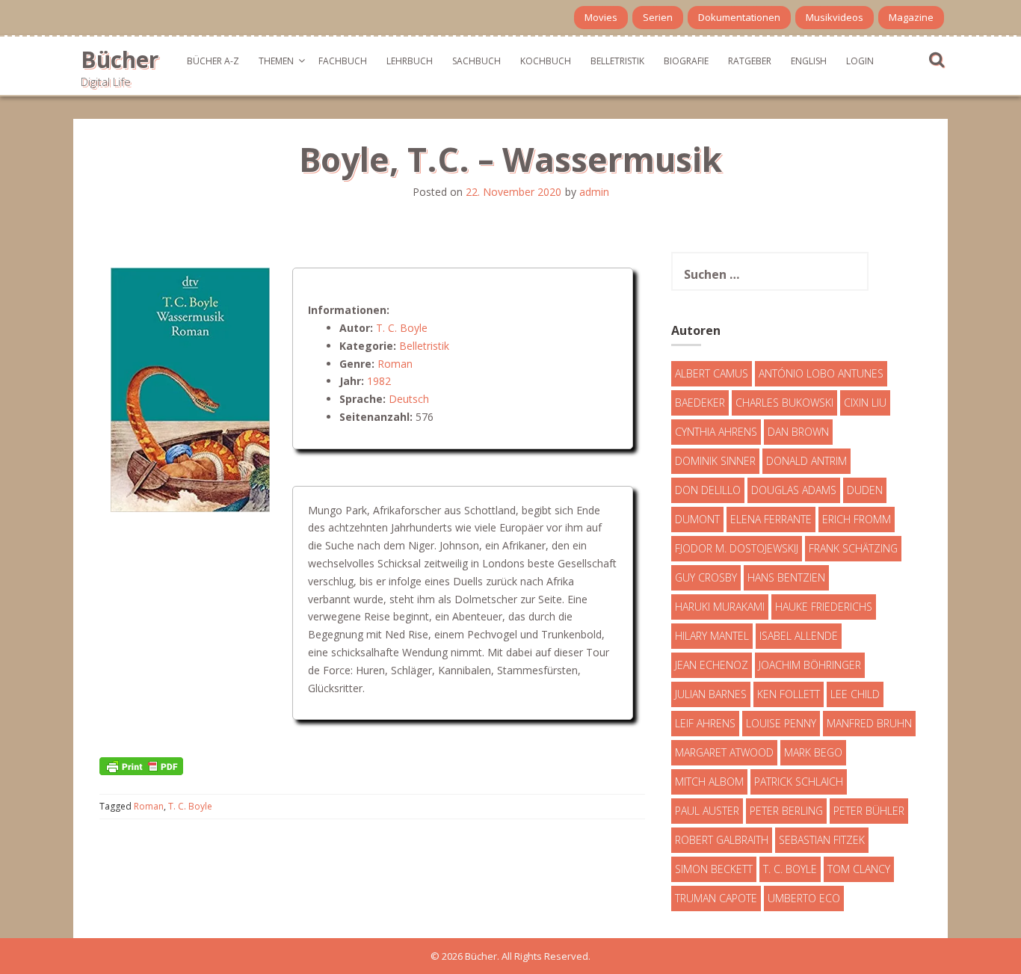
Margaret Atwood (724, 752)
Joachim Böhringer (810, 665)
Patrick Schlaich (798, 781)
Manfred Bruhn (869, 723)
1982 (379, 381)
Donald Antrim (806, 461)
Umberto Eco (804, 898)
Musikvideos (834, 17)
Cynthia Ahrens (716, 432)
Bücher (119, 59)
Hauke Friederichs (823, 606)
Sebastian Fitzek (822, 840)
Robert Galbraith (721, 840)
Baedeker (700, 402)
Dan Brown (798, 432)
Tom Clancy (858, 869)
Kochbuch (545, 61)
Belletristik (617, 61)
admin (594, 192)
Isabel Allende (798, 636)
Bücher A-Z (213, 61)
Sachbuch (476, 61)
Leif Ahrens (705, 723)
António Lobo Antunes (821, 373)
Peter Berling (786, 811)
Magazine (911, 17)
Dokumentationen (739, 17)
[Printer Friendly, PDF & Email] (141, 765)
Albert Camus (711, 373)
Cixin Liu (865, 402)
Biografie (686, 61)
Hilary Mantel (712, 636)
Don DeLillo (708, 490)
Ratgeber (749, 61)
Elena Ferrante (771, 519)
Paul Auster (707, 811)
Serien (658, 17)
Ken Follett (788, 694)
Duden (865, 490)
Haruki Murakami (720, 606)
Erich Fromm (856, 519)
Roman (395, 364)
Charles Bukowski (784, 402)
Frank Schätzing (853, 548)
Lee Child (855, 694)
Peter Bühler (868, 811)
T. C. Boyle (402, 328)
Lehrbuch (409, 61)
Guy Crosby (706, 577)
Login (860, 61)
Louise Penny (781, 723)
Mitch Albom (709, 781)
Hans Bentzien (786, 577)
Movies (600, 17)
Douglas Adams (793, 490)
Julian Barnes (711, 694)
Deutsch (409, 399)
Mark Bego (813, 752)
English (809, 61)
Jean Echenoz (711, 665)
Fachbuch (342, 61)
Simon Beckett (714, 869)
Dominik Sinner (715, 461)
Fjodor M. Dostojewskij (736, 548)
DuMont (697, 519)
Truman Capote (716, 898)
